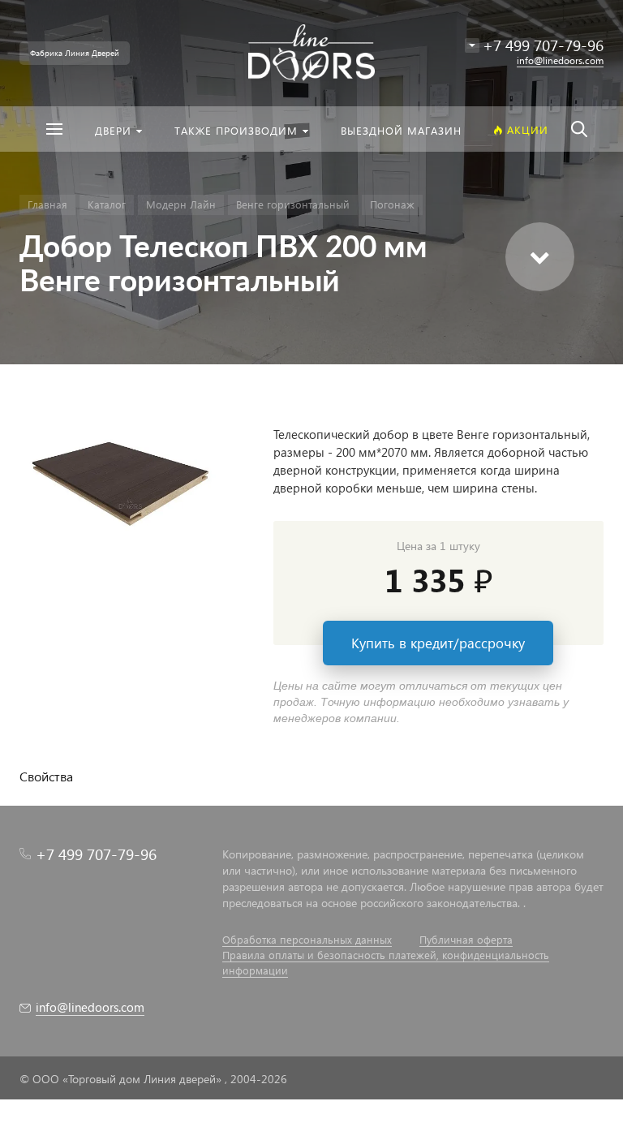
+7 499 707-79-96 (96, 854)
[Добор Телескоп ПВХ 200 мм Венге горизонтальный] (126, 477)
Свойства (46, 776)
